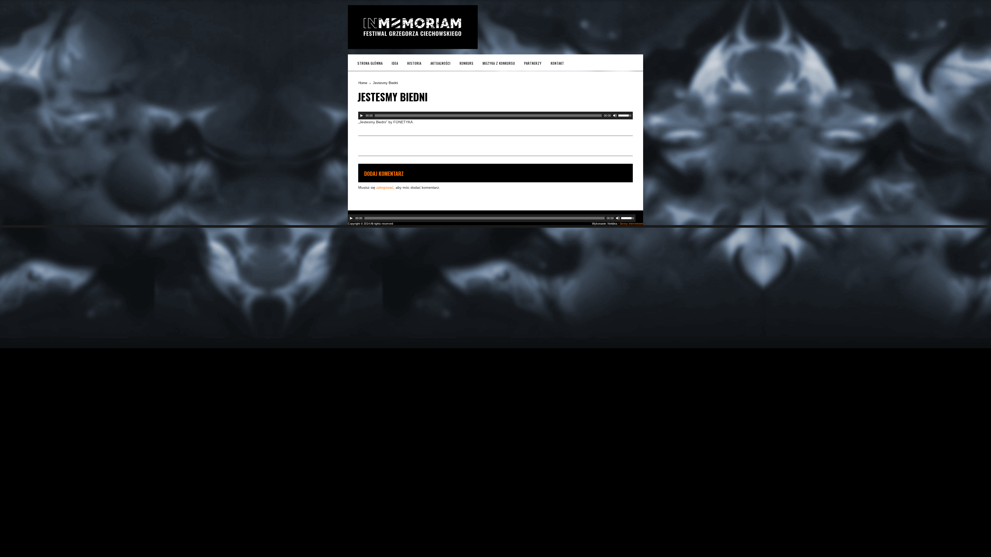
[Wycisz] (615, 115)
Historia (414, 63)
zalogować (385, 187)
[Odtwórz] (361, 115)
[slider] (625, 115)
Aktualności (440, 63)
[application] (495, 115)
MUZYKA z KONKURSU (499, 63)
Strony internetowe (631, 223)
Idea (395, 63)
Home (362, 83)
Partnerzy (533, 63)
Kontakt (557, 63)
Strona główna (370, 63)
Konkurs (467, 63)
